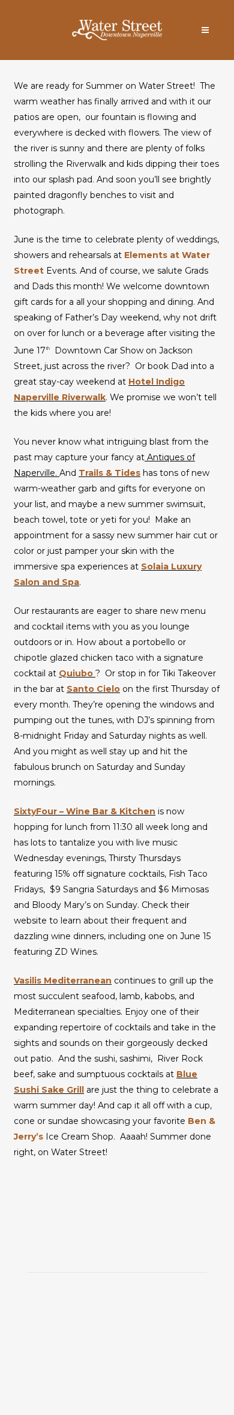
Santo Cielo (93, 688)
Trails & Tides (109, 472)
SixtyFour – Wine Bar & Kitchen (84, 811)
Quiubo (77, 673)
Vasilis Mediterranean (63, 980)
